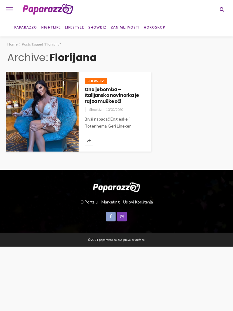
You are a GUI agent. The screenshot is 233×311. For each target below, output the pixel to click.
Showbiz (97, 27)
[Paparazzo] (116, 187)
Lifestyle (74, 27)
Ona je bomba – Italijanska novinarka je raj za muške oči (112, 95)
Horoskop (154, 27)
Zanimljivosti (125, 27)
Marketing (110, 202)
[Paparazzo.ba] (47, 9)
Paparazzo (25, 27)
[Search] (222, 9)
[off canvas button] (9, 9)
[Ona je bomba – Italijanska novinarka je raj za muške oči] (42, 112)
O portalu (89, 202)
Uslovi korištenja (138, 202)
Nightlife (51, 27)
